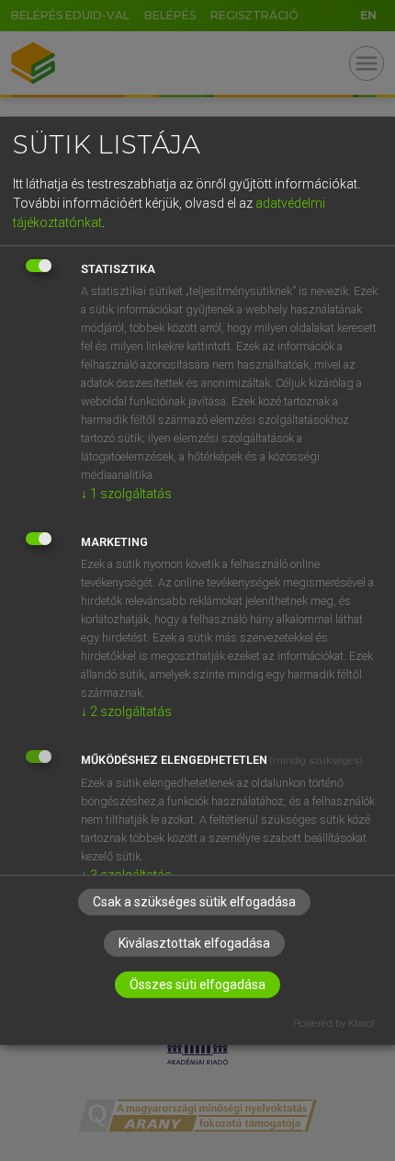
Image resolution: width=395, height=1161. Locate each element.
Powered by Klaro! (334, 1024)
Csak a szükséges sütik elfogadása (194, 901)
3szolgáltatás (126, 875)
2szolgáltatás (126, 711)
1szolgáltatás (126, 493)
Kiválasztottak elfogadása (194, 943)
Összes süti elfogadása (197, 984)
